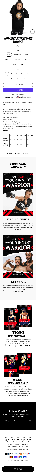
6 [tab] (16, 32)
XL (22, 73)
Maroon (15, 64)
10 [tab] (22, 32)
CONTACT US (24, 444)
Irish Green (27, 59)
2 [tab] (11, 32)
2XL (28, 73)
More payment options (18, 94)
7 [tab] (18, 32)
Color (18, 50)
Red (22, 64)
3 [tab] (12, 32)
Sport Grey (7, 59)
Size (18, 69)
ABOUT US (16, 444)
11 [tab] (23, 32)
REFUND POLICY (23, 447)
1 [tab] (9, 32)
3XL (11, 78)
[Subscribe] (29, 421)
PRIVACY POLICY (12, 447)
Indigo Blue (17, 59)
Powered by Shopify (24, 460)
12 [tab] (25, 32)
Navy (26, 54)
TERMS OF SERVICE (24, 449)
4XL (18, 78)
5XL (24, 78)
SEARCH (10, 444)
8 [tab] (19, 32)
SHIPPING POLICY (12, 449)
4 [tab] (14, 32)
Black (8, 54)
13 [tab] (26, 32)
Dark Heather (17, 54)
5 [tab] (15, 32)
